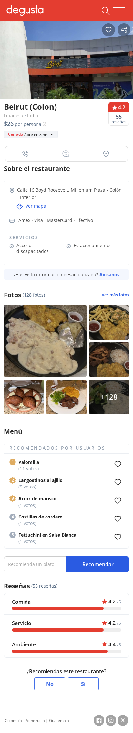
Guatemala (59, 720)
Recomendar (98, 564)
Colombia (13, 720)
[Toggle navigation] (119, 11)
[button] (25, 154)
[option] (66, 65)
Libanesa (13, 115)
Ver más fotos (115, 295)
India (32, 115)
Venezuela (35, 720)
